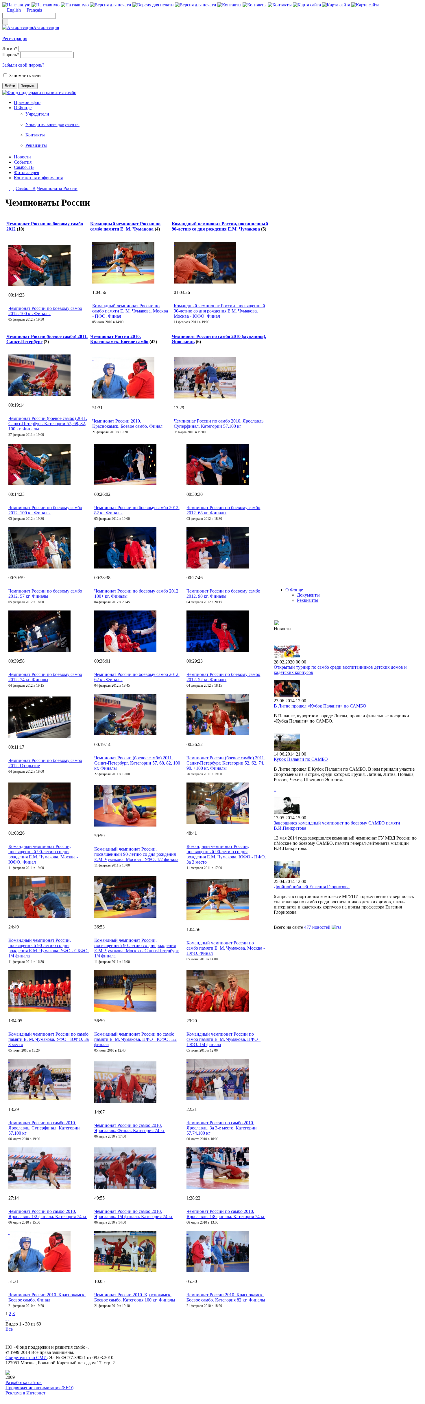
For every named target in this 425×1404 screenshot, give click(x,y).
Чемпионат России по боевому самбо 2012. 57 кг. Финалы (45, 593)
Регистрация (14, 38)
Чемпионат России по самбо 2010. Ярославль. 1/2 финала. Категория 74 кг (47, 1214)
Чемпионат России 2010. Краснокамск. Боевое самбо (119, 339)
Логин (9, 48)
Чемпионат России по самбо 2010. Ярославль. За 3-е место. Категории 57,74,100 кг (221, 1128)
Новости (22, 156)
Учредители (37, 113)
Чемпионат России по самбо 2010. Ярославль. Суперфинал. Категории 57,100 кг (219, 423)
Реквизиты (36, 145)
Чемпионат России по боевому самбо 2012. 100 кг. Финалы (45, 311)
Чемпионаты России (57, 188)
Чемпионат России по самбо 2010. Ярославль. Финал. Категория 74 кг (129, 1128)
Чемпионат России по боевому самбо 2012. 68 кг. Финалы (223, 510)
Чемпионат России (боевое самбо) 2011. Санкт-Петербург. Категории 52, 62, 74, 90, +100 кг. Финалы (225, 763)
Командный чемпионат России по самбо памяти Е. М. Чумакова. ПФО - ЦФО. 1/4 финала (223, 1039)
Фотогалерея (26, 172)
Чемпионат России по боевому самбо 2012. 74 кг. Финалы (45, 677)
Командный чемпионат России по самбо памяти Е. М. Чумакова (125, 226)
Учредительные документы (52, 124)
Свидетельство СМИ (26, 1357)
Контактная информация (38, 177)
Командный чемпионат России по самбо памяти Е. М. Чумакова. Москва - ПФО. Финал (130, 311)
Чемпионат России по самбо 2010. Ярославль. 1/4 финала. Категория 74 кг (133, 1214)
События (23, 162)
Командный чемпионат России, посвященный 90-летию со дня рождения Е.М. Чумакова (220, 226)
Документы (308, 595)
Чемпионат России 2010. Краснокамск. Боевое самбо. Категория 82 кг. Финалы (225, 1297)
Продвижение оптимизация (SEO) (39, 1387)
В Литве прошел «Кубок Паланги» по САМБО (320, 705)
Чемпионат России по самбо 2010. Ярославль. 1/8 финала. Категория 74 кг (225, 1214)
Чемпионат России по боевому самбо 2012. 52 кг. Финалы (223, 677)
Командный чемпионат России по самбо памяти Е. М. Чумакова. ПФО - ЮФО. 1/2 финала (135, 1039)
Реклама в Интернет (25, 1392)
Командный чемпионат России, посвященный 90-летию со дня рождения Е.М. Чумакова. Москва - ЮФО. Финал (219, 311)
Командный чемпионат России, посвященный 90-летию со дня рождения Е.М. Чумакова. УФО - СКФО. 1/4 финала (48, 948)
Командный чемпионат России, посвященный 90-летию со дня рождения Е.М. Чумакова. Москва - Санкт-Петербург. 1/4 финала (136, 948)
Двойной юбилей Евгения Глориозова (312, 886)
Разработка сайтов (23, 1382)
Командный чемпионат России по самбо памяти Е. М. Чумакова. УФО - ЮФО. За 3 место (48, 1039)
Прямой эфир (27, 102)
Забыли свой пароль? (23, 65)
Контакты (35, 134)
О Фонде (23, 107)
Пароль (10, 54)
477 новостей (317, 927)
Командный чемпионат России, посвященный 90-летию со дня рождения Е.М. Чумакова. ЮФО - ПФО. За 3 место (226, 854)
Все (9, 1329)
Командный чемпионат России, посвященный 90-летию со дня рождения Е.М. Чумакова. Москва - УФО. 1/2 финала (136, 854)
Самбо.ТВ (24, 167)
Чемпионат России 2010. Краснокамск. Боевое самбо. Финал (127, 423)
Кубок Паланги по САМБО (301, 759)
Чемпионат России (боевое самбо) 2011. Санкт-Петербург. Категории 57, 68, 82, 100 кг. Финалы (47, 423)
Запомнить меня (25, 75)
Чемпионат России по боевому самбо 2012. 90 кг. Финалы (223, 593)
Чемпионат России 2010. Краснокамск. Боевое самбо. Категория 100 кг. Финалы (134, 1297)
